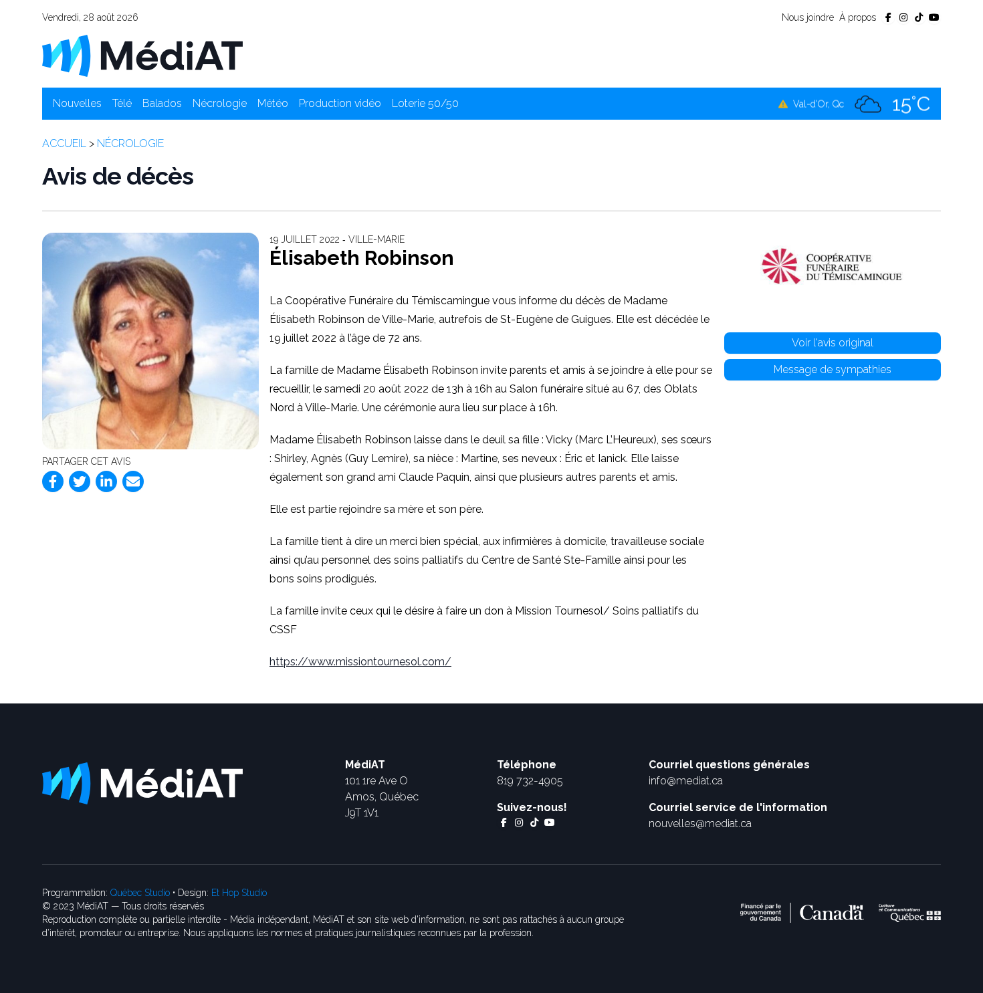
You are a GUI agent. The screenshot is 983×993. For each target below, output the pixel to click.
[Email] (133, 481)
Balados (162, 103)
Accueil (64, 143)
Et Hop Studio (239, 892)
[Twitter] (79, 481)
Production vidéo (340, 103)
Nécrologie (220, 103)
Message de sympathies (832, 369)
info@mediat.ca (686, 780)
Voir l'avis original (832, 342)
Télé (122, 103)
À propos (857, 17)
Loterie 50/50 (425, 103)
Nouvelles (77, 103)
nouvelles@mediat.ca (700, 823)
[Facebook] (53, 481)
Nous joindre (808, 17)
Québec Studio (140, 892)
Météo (272, 103)
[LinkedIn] (106, 481)
